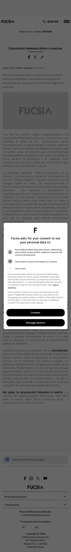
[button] (35, 268)
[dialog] (36, 276)
